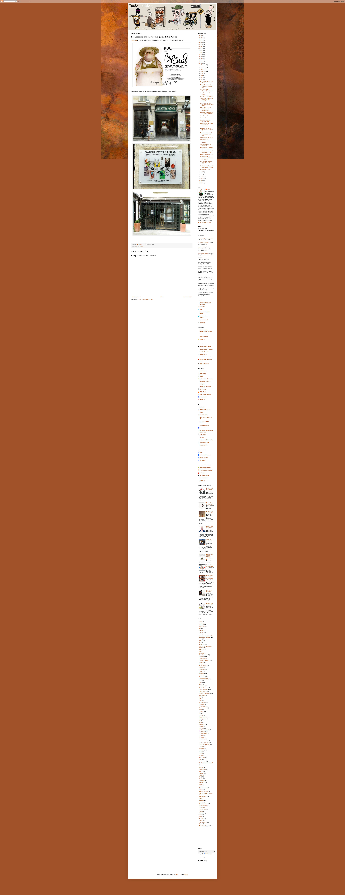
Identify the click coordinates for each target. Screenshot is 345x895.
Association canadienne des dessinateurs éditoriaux (206, 636)
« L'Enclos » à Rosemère (206, 96)
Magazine (201, 750)
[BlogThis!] (148, 244)
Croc (200, 680)
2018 (200, 52)
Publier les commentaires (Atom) (146, 299)
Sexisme (201, 802)
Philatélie (201, 767)
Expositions (140, 246)
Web (200, 824)
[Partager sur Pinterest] (153, 244)
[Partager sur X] (149, 244)
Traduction (201, 813)
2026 (200, 36)
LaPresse (202, 472)
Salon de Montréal (203, 791)
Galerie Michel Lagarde (205, 346)
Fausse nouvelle (203, 708)
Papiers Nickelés (204, 320)
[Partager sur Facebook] (151, 244)
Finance (201, 715)
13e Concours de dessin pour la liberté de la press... (206, 162)
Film (200, 713)
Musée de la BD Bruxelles (206, 440)
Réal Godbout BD (204, 445)
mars (202, 174)
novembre (203, 67)
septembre (203, 71)
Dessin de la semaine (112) (209, 565)
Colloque (201, 671)
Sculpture (201, 800)
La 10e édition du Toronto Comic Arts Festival (206, 148)
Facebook (201, 704)
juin (202, 77)
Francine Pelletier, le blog (206, 470)
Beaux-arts (201, 644)
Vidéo (200, 820)
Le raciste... (202, 739)
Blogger (186, 874)
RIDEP (200, 786)
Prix (200, 777)
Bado (208, 189)
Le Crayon (202, 339)
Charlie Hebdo (202, 666)
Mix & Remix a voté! (205, 169)
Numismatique (202, 761)
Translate (209, 853)
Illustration (201, 728)
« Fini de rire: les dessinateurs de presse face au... (206, 141)
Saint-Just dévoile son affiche (209, 541)
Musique (201, 755)
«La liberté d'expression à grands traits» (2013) (206, 151)
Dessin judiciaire (203, 691)
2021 (200, 46)
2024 (200, 40)
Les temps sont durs (204, 741)
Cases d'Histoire (204, 414)
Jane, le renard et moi (205, 116)
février (202, 176)
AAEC (200, 621)
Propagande (202, 780)
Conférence (202, 675)
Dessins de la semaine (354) (209, 604)
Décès (200, 682)
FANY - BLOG (203, 391)
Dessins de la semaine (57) (207, 154)
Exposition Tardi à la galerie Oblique (205, 120)
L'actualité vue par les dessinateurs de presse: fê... (206, 129)
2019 (200, 50)
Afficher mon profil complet (204, 222)
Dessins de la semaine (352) (209, 512)
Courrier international (205, 467)
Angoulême (202, 626)
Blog (200, 651)
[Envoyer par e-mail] (146, 244)
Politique (201, 773)
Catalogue (201, 662)
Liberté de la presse (204, 744)
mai (202, 79)
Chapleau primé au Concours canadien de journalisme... (206, 158)
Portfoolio (201, 775)
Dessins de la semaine (204, 693)
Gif (199, 720)
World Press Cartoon (204, 825)
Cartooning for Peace (205, 334)
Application (201, 630)
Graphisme (201, 724)
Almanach (201, 625)
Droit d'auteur (202, 695)
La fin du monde (203, 733)
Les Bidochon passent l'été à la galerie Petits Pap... (206, 113)
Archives (201, 632)
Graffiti (200, 722)
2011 (200, 183)
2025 (200, 38)
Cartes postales (203, 658)
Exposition (134, 40)
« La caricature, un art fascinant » (205, 145)
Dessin (200, 684)
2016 (200, 57)
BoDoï (201, 412)
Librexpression (203, 478)
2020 (200, 48)
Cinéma (201, 667)
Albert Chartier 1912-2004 (206, 137)
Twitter (200, 814)
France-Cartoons (204, 336)
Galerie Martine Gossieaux (206, 357)
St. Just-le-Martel (203, 805)
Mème (200, 752)
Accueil (161, 296)
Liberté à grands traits (204, 742)
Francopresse (202, 719)
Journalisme (202, 731)
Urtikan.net (202, 399)
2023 (200, 42)
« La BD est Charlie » (209, 591)
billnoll (176, 874)
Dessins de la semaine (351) (209, 527)
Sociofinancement (203, 803)
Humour (201, 726)
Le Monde (201, 737)
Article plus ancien (187, 296)
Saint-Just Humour (204, 363)
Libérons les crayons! (205, 394)
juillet (202, 75)
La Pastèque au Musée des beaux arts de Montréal (207, 166)
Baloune (201, 640)
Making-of (202, 480)
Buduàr (201, 376)
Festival (201, 711)
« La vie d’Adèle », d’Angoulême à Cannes (206, 90)
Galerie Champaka (204, 351)
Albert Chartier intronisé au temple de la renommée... (206, 125)
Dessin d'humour (203, 687)
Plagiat (200, 771)
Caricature (201, 656)
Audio (200, 639)
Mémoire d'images (204, 442)
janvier (202, 178)
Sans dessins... (202, 796)
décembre (203, 65)
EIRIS (201, 309)
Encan (200, 700)
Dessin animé (202, 686)
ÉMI (200, 698)
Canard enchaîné (203, 655)
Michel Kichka (203, 397)
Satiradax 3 (203, 118)
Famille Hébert (202, 706)
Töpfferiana (202, 322)
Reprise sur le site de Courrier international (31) (209, 557)
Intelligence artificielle (204, 730)
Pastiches (201, 766)
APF (200, 628)
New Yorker (202, 757)
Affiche (200, 623)
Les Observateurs (204, 475)
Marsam (202, 437)
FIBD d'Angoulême (204, 425)
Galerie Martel (203, 354)
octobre (202, 69)
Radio (200, 784)
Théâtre (201, 811)
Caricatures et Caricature (206, 378)
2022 (200, 44)
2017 (200, 54)
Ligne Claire (203, 434)
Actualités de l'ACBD (205, 409)
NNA (200, 759)
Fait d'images (203, 389)
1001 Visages (203, 371)
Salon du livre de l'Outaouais (206, 793)
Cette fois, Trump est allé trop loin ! (205, 238)
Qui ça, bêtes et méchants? (203, 242)
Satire (200, 798)
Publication (201, 782)
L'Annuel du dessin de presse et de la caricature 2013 (205, 109)
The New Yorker (203, 809)
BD (136, 246)
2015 (200, 59)
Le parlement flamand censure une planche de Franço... (207, 104)
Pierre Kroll (202, 460)
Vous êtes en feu (203, 822)
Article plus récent (136, 296)
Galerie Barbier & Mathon (206, 349)
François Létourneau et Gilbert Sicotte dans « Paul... (206, 134)
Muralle (201, 753)
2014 (200, 61)
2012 (200, 180)
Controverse (202, 677)
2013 (200, 63)
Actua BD (202, 407)
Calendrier (201, 653)
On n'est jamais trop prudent (206, 762)
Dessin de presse (203, 689)
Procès (200, 778)
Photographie (202, 769)
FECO (200, 709)
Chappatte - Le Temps (205, 386)
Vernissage (201, 818)
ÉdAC (200, 697)
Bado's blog (203, 373)
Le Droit (201, 735)
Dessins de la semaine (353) (209, 489)
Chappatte (202, 384)
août (202, 73)
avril (202, 172)
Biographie (201, 649)
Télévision (201, 807)
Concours (201, 673)
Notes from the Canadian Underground (209, 577)
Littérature (201, 748)
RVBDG (201, 789)
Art (199, 634)
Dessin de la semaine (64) (209, 503)
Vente (200, 816)
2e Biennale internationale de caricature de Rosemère (206, 100)
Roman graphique (203, 788)
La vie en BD (203, 428)
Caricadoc (202, 306)
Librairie (201, 746)
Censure (201, 664)
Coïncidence (202, 669)
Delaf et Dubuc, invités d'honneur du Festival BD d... (206, 86)
